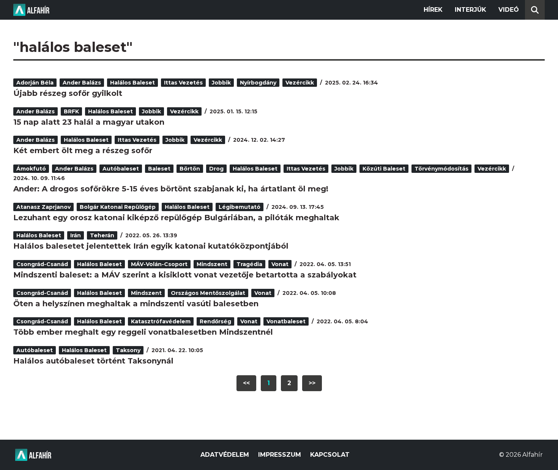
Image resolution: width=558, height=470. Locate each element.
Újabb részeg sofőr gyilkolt (67, 93)
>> (312, 383)
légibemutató (239, 207)
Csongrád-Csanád (42, 264)
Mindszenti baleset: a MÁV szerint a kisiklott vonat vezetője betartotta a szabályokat (184, 274)
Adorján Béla (35, 82)
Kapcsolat (330, 454)
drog (216, 168)
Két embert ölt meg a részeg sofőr (82, 150)
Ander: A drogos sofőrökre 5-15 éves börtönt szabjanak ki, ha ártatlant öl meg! (170, 188)
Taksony (128, 350)
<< (246, 383)
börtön (190, 168)
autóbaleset (120, 168)
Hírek (433, 9)
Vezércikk (299, 82)
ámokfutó (31, 168)
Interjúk (470, 9)
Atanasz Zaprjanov (43, 207)
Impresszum (279, 454)
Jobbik (221, 82)
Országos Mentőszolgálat (208, 293)
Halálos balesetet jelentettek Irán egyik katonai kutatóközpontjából (150, 246)
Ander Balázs (82, 82)
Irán (75, 235)
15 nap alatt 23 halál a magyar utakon (88, 122)
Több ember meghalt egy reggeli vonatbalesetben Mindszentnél (143, 332)
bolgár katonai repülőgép (118, 207)
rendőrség (215, 321)
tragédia (249, 264)
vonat (279, 264)
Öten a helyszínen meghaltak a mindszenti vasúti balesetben (136, 303)
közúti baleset (384, 168)
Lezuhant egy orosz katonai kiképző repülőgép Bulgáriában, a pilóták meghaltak (176, 217)
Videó (508, 9)
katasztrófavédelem (161, 321)
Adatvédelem (224, 454)
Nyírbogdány (258, 82)
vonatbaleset (286, 321)
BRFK (71, 111)
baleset (159, 168)
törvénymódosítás (441, 168)
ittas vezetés (183, 82)
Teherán (102, 235)
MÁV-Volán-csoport (159, 264)
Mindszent (212, 264)
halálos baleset (132, 82)
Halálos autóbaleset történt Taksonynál (93, 360)
